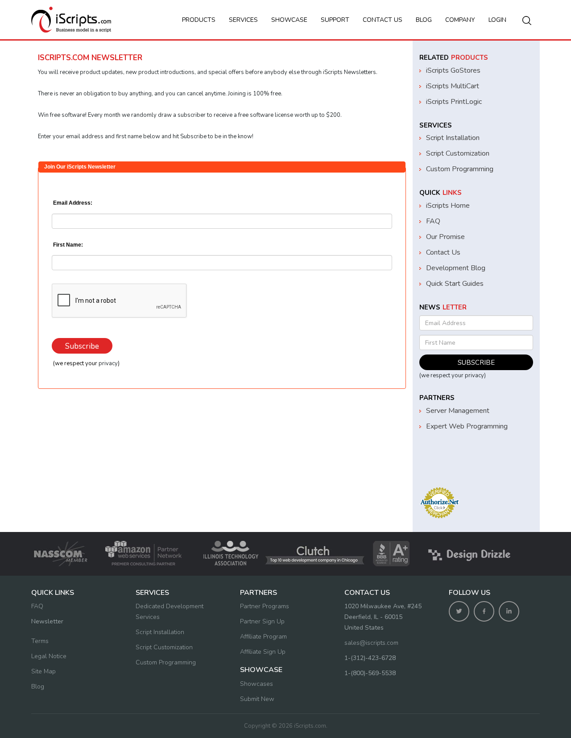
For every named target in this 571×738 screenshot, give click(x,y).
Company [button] (460, 20)
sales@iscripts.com (371, 643)
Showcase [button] (289, 20)
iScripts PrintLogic (454, 102)
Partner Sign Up (262, 621)
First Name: (67, 244)
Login (497, 20)
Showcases (256, 684)
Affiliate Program (263, 636)
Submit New (257, 699)
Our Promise (445, 237)
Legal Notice (48, 656)
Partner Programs (264, 606)
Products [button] (198, 20)
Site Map (43, 671)
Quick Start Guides (455, 284)
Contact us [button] (382, 20)
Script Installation (453, 138)
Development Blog (455, 268)
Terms (40, 641)
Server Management (457, 411)
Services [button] (243, 20)
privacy (108, 363)
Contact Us (443, 252)
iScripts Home (448, 205)
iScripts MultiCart (452, 86)
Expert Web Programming (467, 426)
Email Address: (72, 203)
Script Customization (457, 153)
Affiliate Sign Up (263, 651)
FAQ (433, 221)
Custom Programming (459, 169)
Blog (424, 20)
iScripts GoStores (453, 70)
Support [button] (335, 20)
